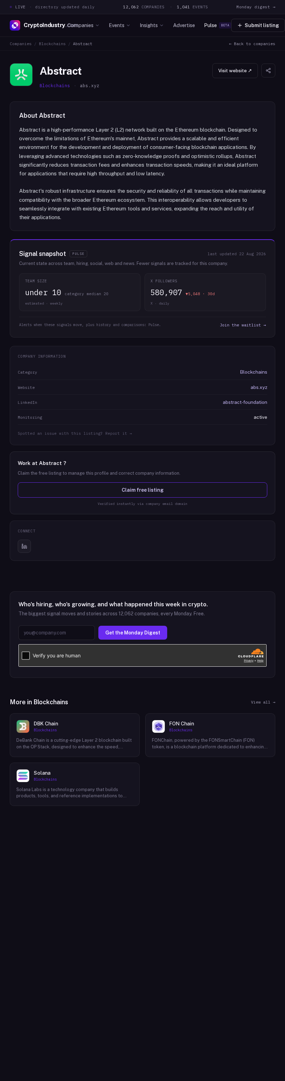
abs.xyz (259, 387)
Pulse (216, 25)
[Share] (268, 70)
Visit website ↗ (235, 70)
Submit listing (262, 25)
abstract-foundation (245, 402)
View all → (263, 702)
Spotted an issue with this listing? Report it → (75, 433)
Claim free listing (143, 490)
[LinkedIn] (24, 546)
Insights (149, 25)
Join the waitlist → (243, 324)
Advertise (184, 25)
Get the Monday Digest (132, 632)
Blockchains (52, 43)
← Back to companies (252, 43)
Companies (80, 25)
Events (116, 25)
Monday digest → (255, 6)
